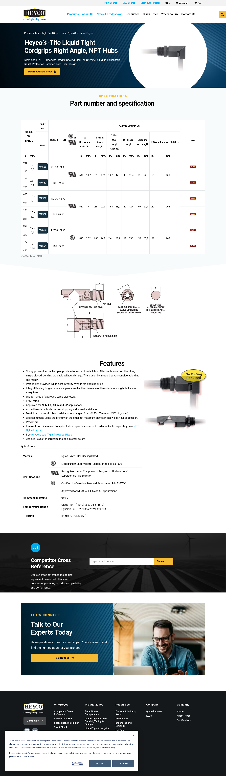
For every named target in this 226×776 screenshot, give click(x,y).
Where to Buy (169, 14)
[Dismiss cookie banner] (133, 736)
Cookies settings (77, 763)
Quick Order (150, 14)
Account (183, 3)
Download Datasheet (40, 71)
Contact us (62, 657)
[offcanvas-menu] (222, 14)
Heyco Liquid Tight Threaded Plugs (51, 434)
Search (162, 561)
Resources (132, 14)
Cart (200, 3)
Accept (100, 763)
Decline (123, 763)
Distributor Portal (150, 2)
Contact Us (188, 14)
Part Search (110, 2)
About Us (87, 14)
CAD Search (129, 2)
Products (73, 14)
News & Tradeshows (109, 14)
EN (166, 3)
